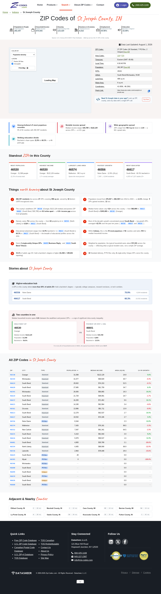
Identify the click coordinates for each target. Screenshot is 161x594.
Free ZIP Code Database (25, 540)
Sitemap (135, 573)
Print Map (22, 68)
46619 (12, 396)
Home (40, 5)
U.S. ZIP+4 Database (23, 554)
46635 (12, 434)
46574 (73, 169)
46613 (142, 209)
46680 (12, 468)
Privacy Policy (47, 554)
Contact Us (46, 547)
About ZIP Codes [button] (82, 5)
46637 (130, 223)
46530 (15, 169)
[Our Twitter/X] (118, 542)
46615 (12, 404)
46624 (12, 455)
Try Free (146, 99)
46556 (101, 169)
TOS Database (21, 558)
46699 (46, 243)
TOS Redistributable (50, 544)
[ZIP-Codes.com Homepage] (18, 5)
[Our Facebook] (125, 542)
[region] (50, 80)
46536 (12, 451)
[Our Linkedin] (111, 542)
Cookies (147, 573)
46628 (12, 387)
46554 (66, 221)
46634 (12, 476)
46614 (12, 383)
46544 (12, 379)
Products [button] (51, 5)
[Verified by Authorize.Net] (116, 555)
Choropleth (17, 64)
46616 (140, 223)
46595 (12, 459)
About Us (45, 551)
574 (123, 56)
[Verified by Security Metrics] (130, 555)
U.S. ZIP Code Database (25, 544)
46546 (12, 463)
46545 (12, 392)
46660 (12, 485)
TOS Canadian (47, 540)
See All (126, 52)
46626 (68, 243)
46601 (19, 211)
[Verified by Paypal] (144, 555)
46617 (130, 169)
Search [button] (65, 5)
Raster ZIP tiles (18, 61)
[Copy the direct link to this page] (149, 91)
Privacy (124, 573)
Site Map (45, 558)
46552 (12, 430)
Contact (100, 5)
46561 (12, 409)
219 (118, 56)
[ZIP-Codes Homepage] (21, 573)
